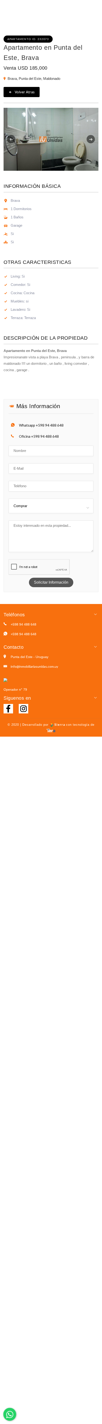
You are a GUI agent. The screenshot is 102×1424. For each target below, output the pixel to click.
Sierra (59, 724)
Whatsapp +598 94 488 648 (41, 425)
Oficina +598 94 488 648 (39, 436)
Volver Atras (24, 92)
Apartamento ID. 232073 (28, 39)
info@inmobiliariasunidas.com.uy (34, 666)
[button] (11, 139)
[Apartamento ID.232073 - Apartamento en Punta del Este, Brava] (51, 139)
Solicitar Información (51, 582)
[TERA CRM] (51, 730)
